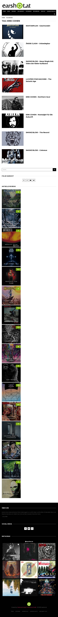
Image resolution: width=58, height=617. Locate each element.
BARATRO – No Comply (11, 321)
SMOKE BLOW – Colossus (36, 150)
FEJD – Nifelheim (11, 379)
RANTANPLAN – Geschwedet (38, 26)
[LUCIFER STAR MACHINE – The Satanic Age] (13, 85)
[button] (11, 551)
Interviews (29, 11)
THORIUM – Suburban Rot (11, 476)
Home (4, 11)
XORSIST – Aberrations (11, 341)
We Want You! (43, 611)
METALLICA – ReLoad (11, 244)
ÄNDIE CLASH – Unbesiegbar (38, 44)
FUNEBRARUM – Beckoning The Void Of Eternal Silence (11, 223)
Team (12, 611)
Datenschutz (34, 611)
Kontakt (18, 611)
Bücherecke (36, 11)
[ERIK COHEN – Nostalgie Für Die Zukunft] (13, 121)
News (8, 11)
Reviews (14, 11)
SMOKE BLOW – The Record (37, 132)
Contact (43, 11)
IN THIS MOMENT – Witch (11, 263)
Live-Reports (20, 11)
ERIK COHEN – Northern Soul (38, 97)
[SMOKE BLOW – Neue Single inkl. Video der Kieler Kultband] (13, 67)
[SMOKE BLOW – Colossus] (13, 156)
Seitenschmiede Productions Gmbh (26, 607)
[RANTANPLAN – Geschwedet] (13, 32)
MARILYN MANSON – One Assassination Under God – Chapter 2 (11, 493)
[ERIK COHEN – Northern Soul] (13, 103)
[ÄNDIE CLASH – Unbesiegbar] (13, 49)
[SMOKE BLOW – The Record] (13, 138)
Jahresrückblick (51, 11)
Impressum (25, 611)
